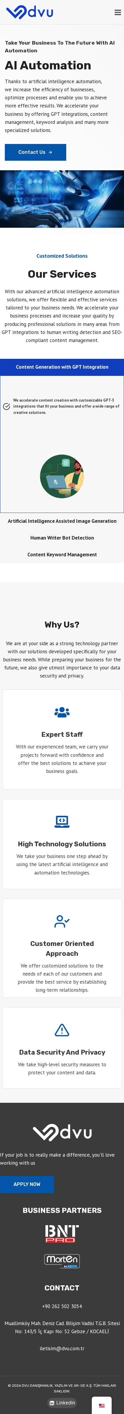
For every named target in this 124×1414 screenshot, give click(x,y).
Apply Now (27, 1184)
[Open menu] (117, 12)
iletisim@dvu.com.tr (62, 1348)
